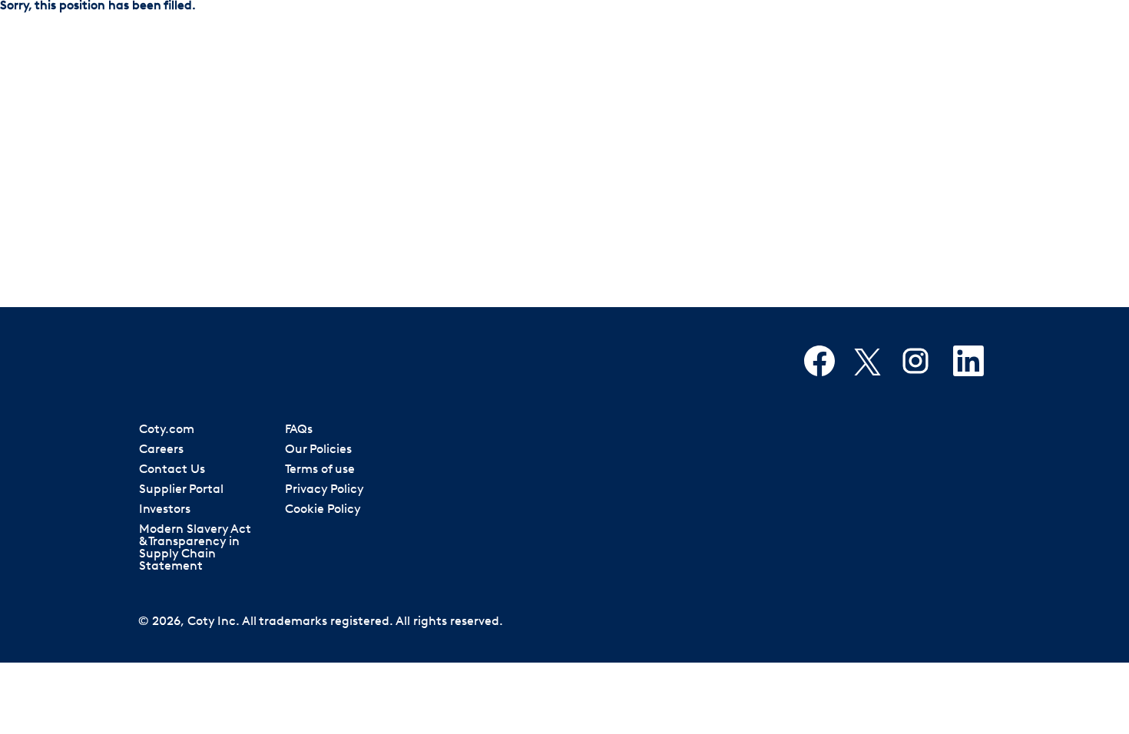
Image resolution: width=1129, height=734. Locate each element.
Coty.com (166, 430)
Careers (161, 450)
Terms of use (320, 470)
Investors (164, 510)
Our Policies (318, 450)
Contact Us (172, 470)
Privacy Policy (324, 490)
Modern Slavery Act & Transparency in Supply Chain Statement (195, 548)
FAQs (299, 430)
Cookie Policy (323, 510)
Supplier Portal (181, 490)
